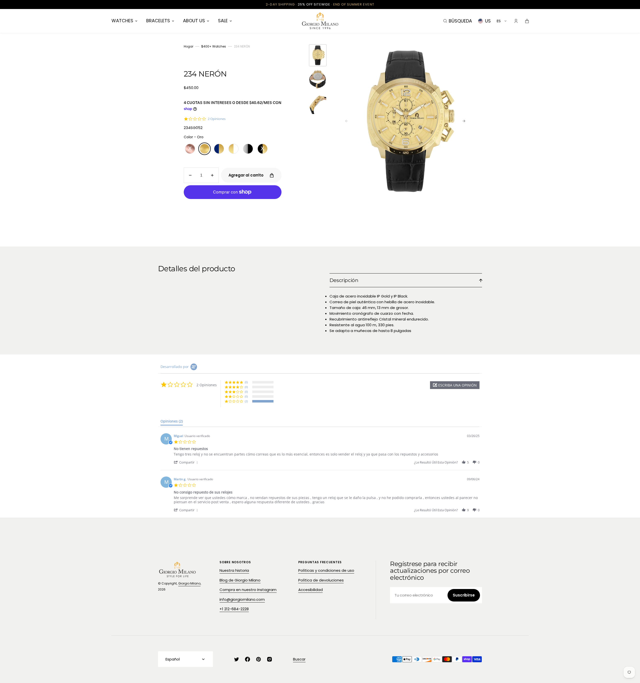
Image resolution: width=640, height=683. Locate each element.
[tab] (171, 422)
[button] (457, 20)
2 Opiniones (217, 119)
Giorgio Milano (189, 583)
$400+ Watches (213, 46)
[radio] (190, 148)
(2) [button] (246, 401)
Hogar (188, 46)
